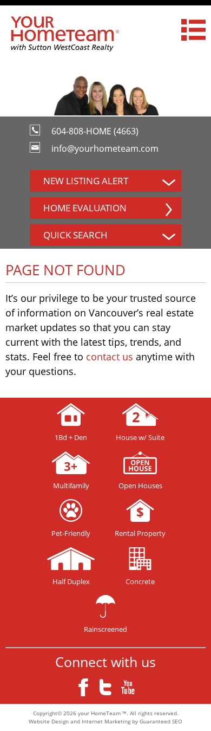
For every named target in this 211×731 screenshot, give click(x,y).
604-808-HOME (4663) (95, 131)
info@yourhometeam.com (105, 148)
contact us (109, 356)
